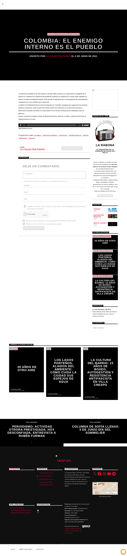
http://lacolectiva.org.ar (46, 473)
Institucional (106, 236)
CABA (95, 251)
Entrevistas (7, 1)
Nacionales (20, 1)
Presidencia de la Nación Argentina (21, 512)
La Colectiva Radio (58, 56)
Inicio (21, 6)
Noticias (32, 1)
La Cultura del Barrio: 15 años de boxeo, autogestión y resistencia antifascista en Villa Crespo (105, 287)
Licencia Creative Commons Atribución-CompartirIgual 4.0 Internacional (73, 531)
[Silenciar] (82, 125)
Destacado (51, 34)
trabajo (32, 138)
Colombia (37, 135)
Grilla (48, 6)
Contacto (52, 1)
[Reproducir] (21, 125)
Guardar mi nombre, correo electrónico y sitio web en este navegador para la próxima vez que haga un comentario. (56, 207)
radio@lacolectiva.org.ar (46, 479)
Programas (34, 6)
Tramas (97, 209)
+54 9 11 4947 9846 (45, 476)
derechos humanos (50, 135)
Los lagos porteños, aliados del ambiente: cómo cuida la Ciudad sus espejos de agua (105, 262)
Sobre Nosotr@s (87, 6)
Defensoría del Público (17, 508)
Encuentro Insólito (99, 216)
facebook (14, 469)
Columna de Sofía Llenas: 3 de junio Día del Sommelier (95, 429)
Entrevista (63, 135)
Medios (85, 135)
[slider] (86, 125)
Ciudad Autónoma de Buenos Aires (21, 510)
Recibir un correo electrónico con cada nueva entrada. (44, 224)
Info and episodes (105, 195)
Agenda (42, 1)
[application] (54, 125)
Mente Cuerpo (100, 223)
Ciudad (70, 6)
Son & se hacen (74, 34)
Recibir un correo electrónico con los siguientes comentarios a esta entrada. (51, 221)
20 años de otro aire (105, 242)
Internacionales (62, 34)
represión (23, 138)
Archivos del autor (72, 148)
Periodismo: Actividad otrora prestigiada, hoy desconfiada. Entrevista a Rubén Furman (31, 431)
